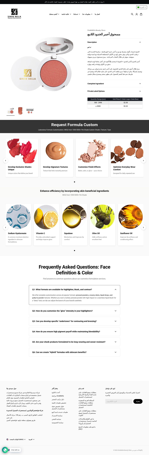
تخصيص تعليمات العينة (59, 403)
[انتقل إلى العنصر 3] (30, 111)
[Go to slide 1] (74, 181)
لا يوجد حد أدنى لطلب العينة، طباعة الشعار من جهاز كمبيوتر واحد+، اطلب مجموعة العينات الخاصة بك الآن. (74, 2)
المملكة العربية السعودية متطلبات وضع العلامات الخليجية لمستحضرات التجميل (86, 404)
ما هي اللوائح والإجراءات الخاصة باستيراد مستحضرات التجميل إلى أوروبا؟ (88, 421)
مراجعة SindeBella (58, 396)
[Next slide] (143, 160)
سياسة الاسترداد (57, 416)
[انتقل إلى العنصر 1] (10, 111)
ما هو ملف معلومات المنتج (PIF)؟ (87, 428)
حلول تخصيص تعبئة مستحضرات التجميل (58, 408)
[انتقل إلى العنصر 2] (20, 111)
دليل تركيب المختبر (58, 399)
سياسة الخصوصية (57, 423)
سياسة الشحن (56, 419)
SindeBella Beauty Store (96, 30)
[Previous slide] (5, 160)
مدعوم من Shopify (137, 450)
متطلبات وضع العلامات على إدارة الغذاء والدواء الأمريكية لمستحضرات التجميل (87, 395)
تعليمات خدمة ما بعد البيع (60, 412)
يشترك (138, 401)
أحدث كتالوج (56, 392)
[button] (141, 7)
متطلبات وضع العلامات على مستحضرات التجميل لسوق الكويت (87, 413)
